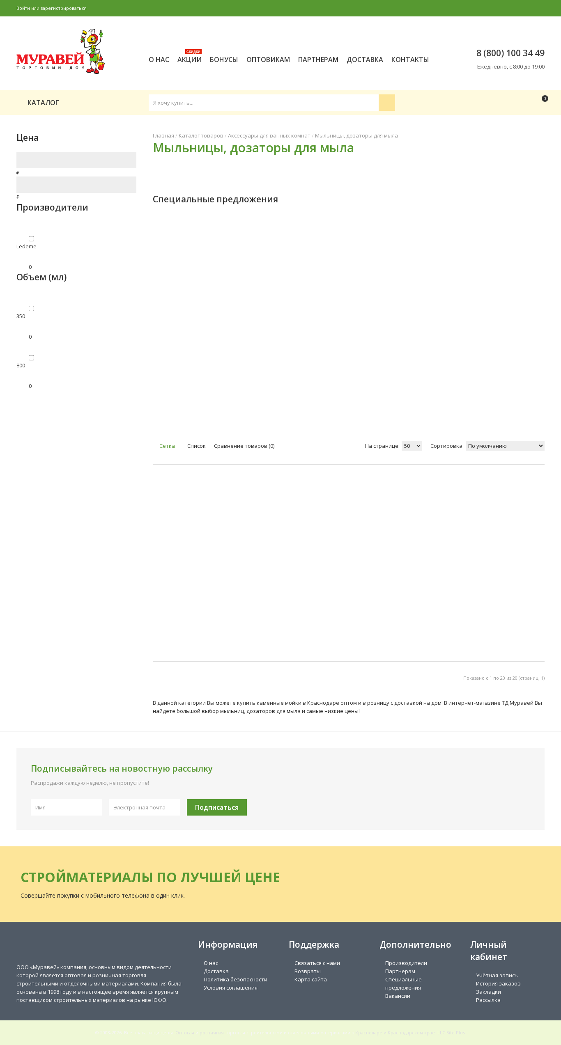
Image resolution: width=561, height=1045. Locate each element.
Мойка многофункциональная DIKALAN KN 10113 (253, 281)
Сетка (166, 445)
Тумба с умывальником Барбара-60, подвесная (353, 285)
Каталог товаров (201, 135)
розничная (212, 1032)
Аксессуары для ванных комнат (269, 135)
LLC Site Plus (451, 1032)
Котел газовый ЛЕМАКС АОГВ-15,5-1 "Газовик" (292, 289)
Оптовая (184, 1032)
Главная (163, 135)
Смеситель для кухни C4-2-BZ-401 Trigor (180, 285)
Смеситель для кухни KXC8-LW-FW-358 (514, 285)
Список (196, 445)
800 (20, 365)
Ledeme (26, 246)
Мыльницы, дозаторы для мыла (356, 135)
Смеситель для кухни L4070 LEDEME (458, 285)
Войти (23, 8)
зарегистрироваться (64, 8)
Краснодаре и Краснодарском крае (395, 1032)
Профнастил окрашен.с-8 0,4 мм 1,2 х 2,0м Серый (404, 285)
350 (20, 316)
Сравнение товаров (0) (244, 445)
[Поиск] (387, 102)
